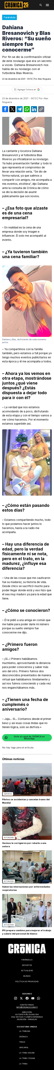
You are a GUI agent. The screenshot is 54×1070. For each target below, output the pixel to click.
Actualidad (27, 970)
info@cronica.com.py (27, 1007)
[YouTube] (33, 998)
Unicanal (24, 1047)
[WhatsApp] (39, 998)
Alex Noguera (44, 79)
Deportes (27, 965)
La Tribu (23, 1064)
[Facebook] (27, 998)
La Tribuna (24, 1031)
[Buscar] (41, 5)
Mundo (27, 976)
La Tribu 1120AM (27, 1058)
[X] (21, 998)
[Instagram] (16, 998)
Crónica (23, 1037)
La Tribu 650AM (27, 1053)
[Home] (27, 948)
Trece (22, 1042)
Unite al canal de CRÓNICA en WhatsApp (29, 737)
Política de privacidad (27, 981)
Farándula (9, 17)
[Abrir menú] (47, 5)
